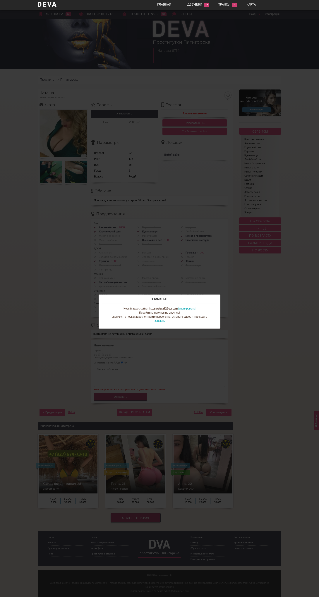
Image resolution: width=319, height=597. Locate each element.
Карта (251, 4)
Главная (164, 4)
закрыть (160, 320)
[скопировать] (186, 308)
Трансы (224, 4)
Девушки (194, 4)
